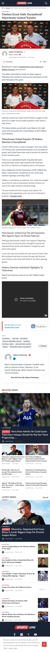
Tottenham (7, 428)
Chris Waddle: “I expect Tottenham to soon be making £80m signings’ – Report (18, 575)
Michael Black (8, 619)
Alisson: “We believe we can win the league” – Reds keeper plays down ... (13, 485)
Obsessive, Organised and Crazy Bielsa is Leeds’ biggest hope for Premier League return (13, 459)
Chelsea (15, 338)
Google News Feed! (11, 327)
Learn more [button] (12, 648)
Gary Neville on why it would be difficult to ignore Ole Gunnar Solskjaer (18, 561)
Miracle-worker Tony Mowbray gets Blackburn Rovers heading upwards (18, 616)
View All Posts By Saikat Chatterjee (25, 377)
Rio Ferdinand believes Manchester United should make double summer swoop (36, 459)
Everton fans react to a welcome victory (17, 587)
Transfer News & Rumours (20, 347)
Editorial (24, 338)
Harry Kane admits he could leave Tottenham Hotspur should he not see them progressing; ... (25, 434)
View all (45, 497)
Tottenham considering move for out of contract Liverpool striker (36, 472)
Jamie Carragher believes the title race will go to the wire (18, 548)
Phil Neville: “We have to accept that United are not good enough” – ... (12, 472)
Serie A (5, 347)
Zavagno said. (16, 196)
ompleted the (24, 67)
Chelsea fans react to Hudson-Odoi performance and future (14, 602)
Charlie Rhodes (9, 441)
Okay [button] (44, 645)
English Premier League (12, 341)
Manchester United (23, 344)
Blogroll (8, 8)
